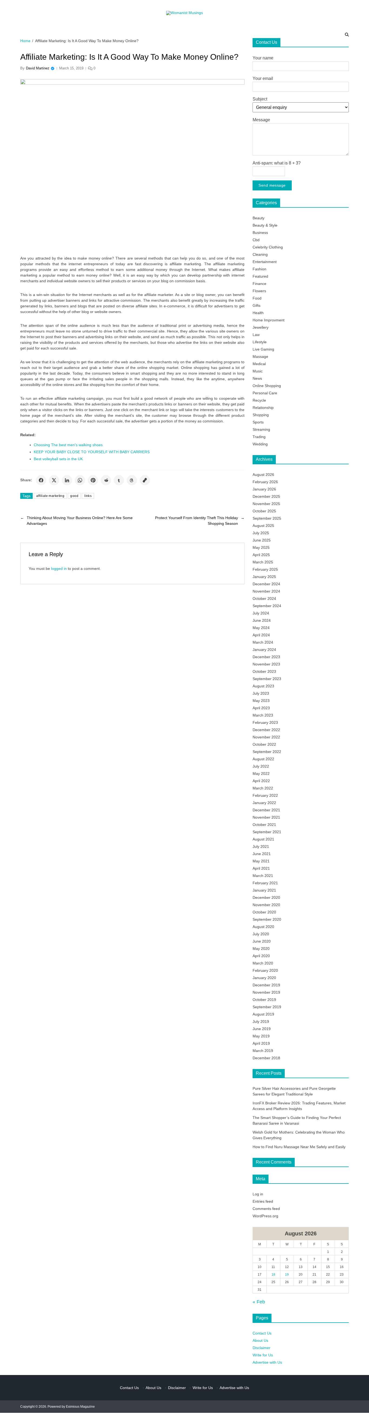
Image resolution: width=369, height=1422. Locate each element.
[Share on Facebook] (41, 480)
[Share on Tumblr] (119, 480)
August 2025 (263, 525)
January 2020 (264, 978)
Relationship (263, 407)
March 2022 (263, 788)
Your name (263, 58)
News (257, 378)
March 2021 (263, 875)
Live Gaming (263, 349)
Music (258, 371)
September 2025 (267, 518)
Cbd (256, 240)
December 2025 (266, 496)
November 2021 (266, 817)
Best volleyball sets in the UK (58, 459)
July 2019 (261, 1021)
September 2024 (267, 606)
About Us (260, 1340)
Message (261, 119)
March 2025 (263, 562)
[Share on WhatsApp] (80, 480)
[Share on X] (54, 480)
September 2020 (267, 919)
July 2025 (261, 533)
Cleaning (260, 254)
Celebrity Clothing (268, 247)
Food (257, 298)
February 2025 (265, 569)
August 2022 (263, 759)
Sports (258, 422)
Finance (259, 283)
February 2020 (265, 970)
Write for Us (263, 1355)
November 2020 (266, 905)
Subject (260, 99)
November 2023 (266, 664)
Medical (259, 364)
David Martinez (37, 68)
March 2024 (263, 642)
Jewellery (261, 327)
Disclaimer (261, 1348)
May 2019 (261, 1036)
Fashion (259, 269)
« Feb (259, 1302)
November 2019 (266, 992)
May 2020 (261, 948)
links (88, 496)
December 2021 (266, 810)
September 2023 (267, 679)
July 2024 (261, 613)
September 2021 (267, 832)
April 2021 (261, 868)
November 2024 (266, 591)
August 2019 (263, 1014)
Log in (258, 1194)
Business (260, 232)
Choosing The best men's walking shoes (68, 445)
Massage (260, 356)
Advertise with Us (267, 1362)
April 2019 (261, 1043)
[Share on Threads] (132, 480)
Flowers (259, 291)
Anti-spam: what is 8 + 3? (277, 163)
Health (258, 313)
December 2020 (266, 897)
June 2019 (262, 1029)
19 (287, 1274)
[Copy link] (145, 480)
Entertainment (265, 262)
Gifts (256, 305)
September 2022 (267, 751)
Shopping (261, 415)
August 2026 (263, 474)
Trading (259, 437)
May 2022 (261, 773)
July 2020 (261, 934)
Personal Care (265, 393)
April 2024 (261, 635)
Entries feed (263, 1201)
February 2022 (265, 795)
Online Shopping (267, 386)
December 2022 (266, 730)
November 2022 (266, 737)
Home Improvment (268, 320)
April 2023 (261, 708)
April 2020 (261, 956)
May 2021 (261, 861)
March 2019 (263, 1050)
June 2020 (262, 941)
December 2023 (266, 657)
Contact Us (262, 1333)
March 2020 (263, 963)
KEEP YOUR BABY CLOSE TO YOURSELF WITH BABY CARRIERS (92, 452)
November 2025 (266, 504)
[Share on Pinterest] (93, 480)
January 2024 (264, 649)
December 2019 (266, 985)
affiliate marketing (50, 496)
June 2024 (262, 620)
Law (256, 334)
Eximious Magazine (80, 1406)
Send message (272, 185)
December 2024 (266, 584)
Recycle (259, 400)
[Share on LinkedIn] (67, 480)
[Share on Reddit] (106, 480)
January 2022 (264, 803)
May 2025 (261, 547)
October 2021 (264, 824)
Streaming (261, 429)
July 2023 (261, 693)
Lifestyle (260, 342)
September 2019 (267, 1007)
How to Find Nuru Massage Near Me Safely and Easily (299, 1147)
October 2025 (264, 511)
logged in (59, 568)
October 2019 (264, 999)
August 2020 (263, 927)
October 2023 (264, 671)
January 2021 (264, 890)
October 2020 (264, 912)
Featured (260, 276)
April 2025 (261, 555)
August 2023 (263, 686)
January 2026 (264, 489)
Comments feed (266, 1208)
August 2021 (263, 839)
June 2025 (262, 540)
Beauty (258, 218)
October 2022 (264, 744)
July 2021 (261, 846)
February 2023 (265, 722)
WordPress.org (265, 1216)
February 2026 (265, 482)
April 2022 (261, 781)
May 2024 (261, 628)
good (74, 496)
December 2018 (266, 1058)
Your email (263, 78)
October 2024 (264, 598)
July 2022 (261, 766)
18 (273, 1274)
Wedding (260, 444)
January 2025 (264, 576)
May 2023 (261, 700)
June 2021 (262, 854)
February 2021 (265, 883)
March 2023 (263, 715)
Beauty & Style (265, 225)
